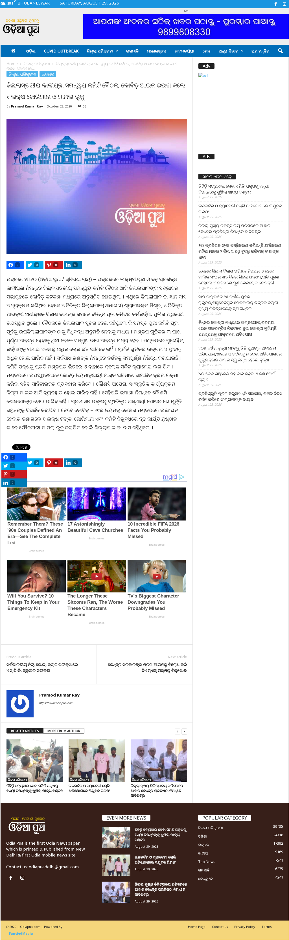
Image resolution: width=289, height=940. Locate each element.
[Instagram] (284, 4)
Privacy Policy (244, 926)
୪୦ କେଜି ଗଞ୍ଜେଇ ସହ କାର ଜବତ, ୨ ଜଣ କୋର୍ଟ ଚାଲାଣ (236, 376)
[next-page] (184, 731)
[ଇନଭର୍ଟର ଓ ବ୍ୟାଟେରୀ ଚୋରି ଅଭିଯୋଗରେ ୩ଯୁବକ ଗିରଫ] (97, 760)
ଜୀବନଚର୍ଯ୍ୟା (184, 51)
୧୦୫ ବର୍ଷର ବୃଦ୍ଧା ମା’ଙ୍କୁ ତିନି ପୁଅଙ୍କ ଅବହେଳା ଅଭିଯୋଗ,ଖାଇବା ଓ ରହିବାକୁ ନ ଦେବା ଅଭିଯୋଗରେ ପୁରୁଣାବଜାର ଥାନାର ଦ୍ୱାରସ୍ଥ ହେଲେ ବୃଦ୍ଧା (240, 354)
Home (12, 63)
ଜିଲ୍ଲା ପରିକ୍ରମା (100, 51)
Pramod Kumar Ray (27, 106)
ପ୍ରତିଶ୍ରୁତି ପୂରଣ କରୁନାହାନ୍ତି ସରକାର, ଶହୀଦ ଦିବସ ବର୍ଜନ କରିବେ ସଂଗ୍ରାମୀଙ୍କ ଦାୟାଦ (240, 396)
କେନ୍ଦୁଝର (205, 878)
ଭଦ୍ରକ (47, 74)
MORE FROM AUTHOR (63, 731)
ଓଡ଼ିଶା (31, 51)
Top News (206, 861)
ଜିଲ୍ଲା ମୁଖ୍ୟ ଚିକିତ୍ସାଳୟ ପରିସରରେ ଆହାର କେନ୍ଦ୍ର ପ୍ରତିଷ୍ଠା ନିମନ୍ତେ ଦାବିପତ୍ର (157, 790)
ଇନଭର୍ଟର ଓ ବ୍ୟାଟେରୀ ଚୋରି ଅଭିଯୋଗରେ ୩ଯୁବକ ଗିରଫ (89, 788)
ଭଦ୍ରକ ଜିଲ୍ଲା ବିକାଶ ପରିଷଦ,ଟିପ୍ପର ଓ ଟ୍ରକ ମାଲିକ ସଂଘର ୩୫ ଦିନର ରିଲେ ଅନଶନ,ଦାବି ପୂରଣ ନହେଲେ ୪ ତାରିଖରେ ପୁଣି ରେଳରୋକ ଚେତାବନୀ (238, 276)
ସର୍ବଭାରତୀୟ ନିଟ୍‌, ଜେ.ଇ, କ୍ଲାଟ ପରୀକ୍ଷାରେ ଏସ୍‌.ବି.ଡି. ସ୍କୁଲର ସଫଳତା (42, 667)
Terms (267, 926)
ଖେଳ (206, 51)
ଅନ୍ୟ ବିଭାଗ (228, 51)
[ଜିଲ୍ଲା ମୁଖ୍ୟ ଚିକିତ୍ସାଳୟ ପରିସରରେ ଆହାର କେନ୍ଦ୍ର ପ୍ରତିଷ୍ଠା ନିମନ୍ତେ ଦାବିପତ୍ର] (159, 760)
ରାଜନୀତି (132, 51)
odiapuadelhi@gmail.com (54, 866)
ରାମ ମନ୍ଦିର (260, 51)
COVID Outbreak (61, 51)
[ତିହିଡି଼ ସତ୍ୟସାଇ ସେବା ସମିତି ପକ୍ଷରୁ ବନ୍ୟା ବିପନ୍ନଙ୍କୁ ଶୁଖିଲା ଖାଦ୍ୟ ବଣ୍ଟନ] (34, 760)
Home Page (196, 926)
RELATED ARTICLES (25, 731)
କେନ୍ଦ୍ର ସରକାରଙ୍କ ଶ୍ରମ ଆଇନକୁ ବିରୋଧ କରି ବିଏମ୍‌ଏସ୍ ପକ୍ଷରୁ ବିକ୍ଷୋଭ (147, 667)
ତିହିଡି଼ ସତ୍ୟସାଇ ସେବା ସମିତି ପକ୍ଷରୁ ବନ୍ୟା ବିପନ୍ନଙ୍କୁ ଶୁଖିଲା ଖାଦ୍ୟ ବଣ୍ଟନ (34, 788)
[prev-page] (177, 731)
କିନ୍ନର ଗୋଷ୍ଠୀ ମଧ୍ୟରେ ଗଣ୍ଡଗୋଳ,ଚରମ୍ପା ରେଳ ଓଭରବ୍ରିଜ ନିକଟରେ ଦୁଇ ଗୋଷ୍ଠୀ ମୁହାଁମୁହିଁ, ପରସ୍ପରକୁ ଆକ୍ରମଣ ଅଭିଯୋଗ (237, 328)
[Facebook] (275, 4)
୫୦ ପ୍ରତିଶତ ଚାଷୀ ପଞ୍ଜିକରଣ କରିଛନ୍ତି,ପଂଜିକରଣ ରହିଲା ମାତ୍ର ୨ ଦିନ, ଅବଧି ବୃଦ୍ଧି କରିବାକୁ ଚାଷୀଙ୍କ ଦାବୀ (239, 251)
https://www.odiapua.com (56, 703)
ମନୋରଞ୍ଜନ (156, 51)
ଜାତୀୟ (203, 853)
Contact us (220, 926)
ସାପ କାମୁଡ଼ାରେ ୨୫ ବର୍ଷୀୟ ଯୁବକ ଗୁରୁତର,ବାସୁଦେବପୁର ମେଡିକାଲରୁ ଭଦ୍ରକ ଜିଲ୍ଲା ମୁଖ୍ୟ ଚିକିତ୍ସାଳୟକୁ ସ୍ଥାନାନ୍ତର (238, 302)
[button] (280, 51)
